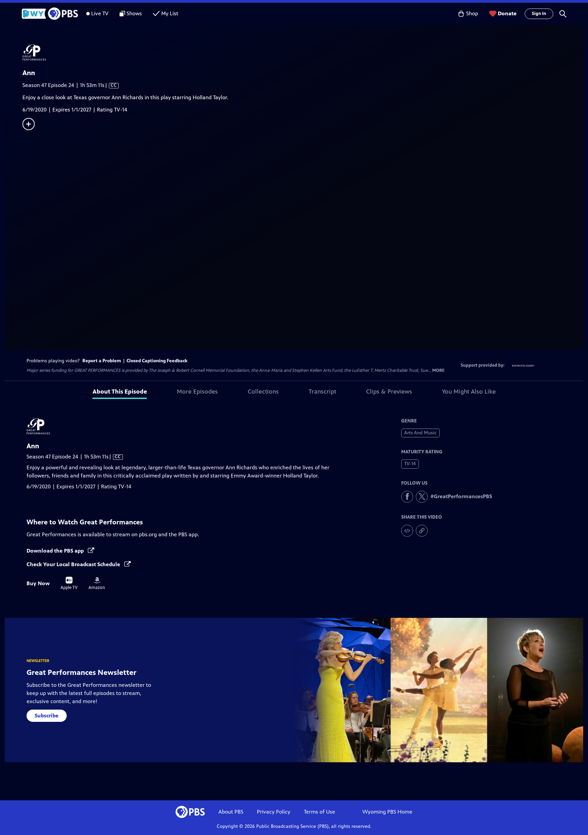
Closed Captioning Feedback (157, 361)
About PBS (230, 811)
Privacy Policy (273, 811)
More (438, 370)
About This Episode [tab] (120, 391)
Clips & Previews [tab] (389, 391)
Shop (472, 13)
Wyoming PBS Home (387, 811)
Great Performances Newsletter (81, 672)
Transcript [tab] (322, 391)
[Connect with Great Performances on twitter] (422, 497)
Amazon (96, 583)
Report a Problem (101, 361)
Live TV (100, 13)
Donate (507, 13)
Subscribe (47, 715)
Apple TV (69, 583)
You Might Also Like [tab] (469, 391)
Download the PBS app (56, 550)
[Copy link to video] (422, 531)
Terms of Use (319, 811)
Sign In (539, 13)
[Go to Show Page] (302, 52)
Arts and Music (420, 433)
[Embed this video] (407, 531)
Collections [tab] (263, 391)
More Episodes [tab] (197, 391)
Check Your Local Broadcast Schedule (74, 564)
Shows (134, 13)
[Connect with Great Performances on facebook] (407, 497)
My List (169, 13)
